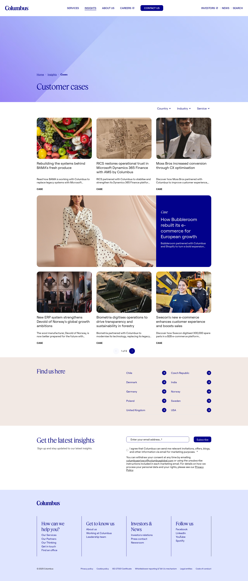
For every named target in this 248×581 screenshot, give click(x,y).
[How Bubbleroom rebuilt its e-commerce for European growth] (96, 231)
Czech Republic (180, 372)
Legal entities (186, 568)
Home (40, 74)
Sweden (176, 400)
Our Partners (48, 538)
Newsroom (137, 542)
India (174, 382)
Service (202, 108)
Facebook (181, 529)
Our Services (48, 534)
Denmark (131, 382)
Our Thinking (48, 542)
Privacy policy (87, 568)
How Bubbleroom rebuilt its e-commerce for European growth (179, 227)
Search (238, 8)
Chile (129, 372)
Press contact (139, 538)
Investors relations (142, 534)
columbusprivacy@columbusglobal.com (149, 460)
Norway (175, 391)
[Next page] (132, 351)
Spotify (180, 540)
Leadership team (96, 536)
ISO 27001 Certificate (122, 568)
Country (162, 108)
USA (173, 410)
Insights (52, 74)
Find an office (49, 550)
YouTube (180, 536)
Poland (130, 400)
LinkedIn (181, 533)
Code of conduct (203, 568)
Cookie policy (103, 568)
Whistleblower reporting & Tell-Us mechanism (156, 568)
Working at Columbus (99, 533)
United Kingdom (135, 410)
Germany (131, 391)
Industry (182, 108)
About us (91, 529)
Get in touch (48, 546)
